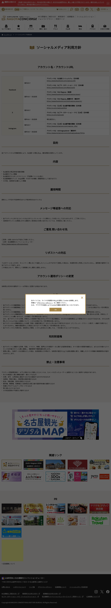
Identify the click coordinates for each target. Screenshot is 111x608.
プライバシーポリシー (44, 303)
